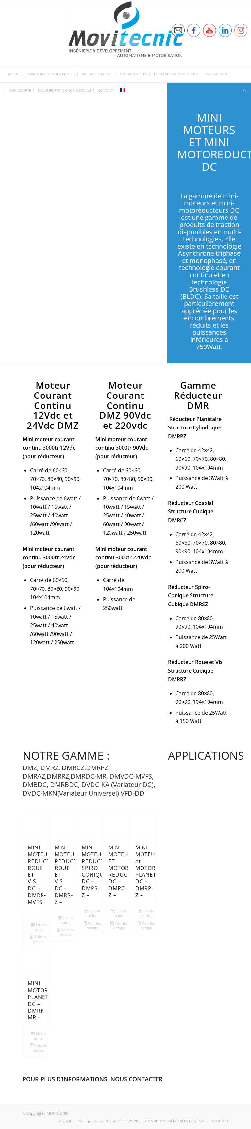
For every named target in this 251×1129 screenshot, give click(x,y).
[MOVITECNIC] (125, 33)
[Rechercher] (243, 90)
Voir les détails (40, 939)
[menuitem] (15, 74)
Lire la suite (40, 927)
